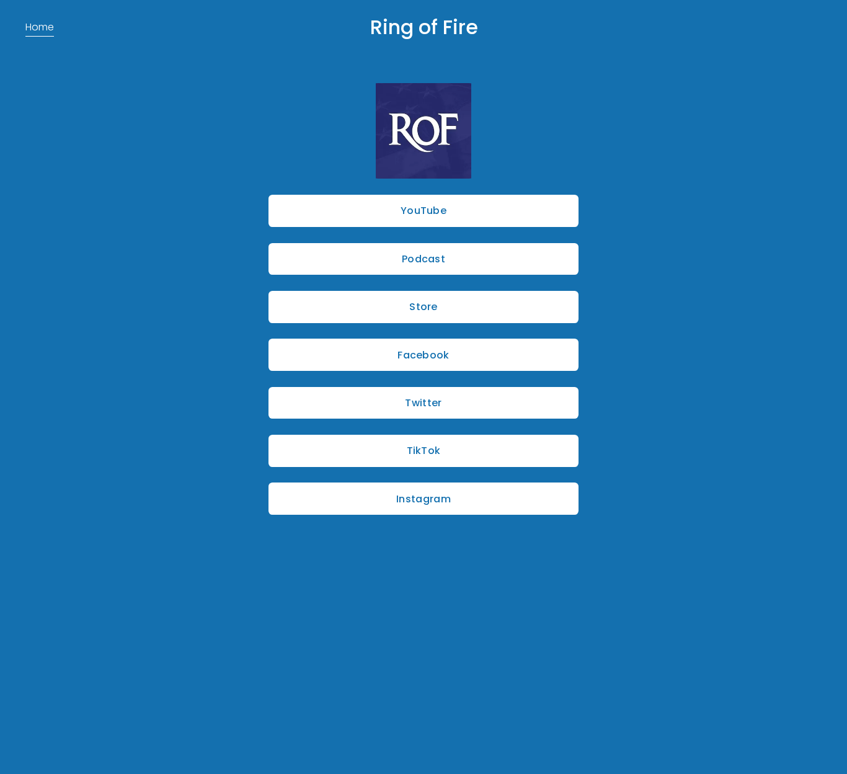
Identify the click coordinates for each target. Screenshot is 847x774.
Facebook (423, 355)
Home (39, 27)
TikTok (424, 450)
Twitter (423, 403)
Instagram (423, 499)
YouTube (423, 210)
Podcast (423, 259)
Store (423, 307)
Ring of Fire (424, 27)
